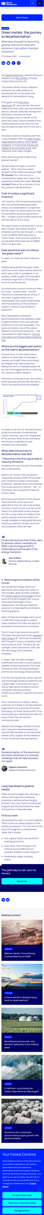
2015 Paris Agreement (15, 104)
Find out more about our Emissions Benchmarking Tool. (21, 337)
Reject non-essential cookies (22, 1203)
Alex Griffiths (21, 78)
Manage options (22, 1210)
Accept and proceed (22, 1195)
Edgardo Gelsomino (13, 75)
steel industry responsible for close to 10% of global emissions (21, 141)
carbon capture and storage (19, 595)
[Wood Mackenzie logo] (9, 3)
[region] (22, 1182)
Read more (22, 881)
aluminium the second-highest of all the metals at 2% (20, 146)
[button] (33, 3)
